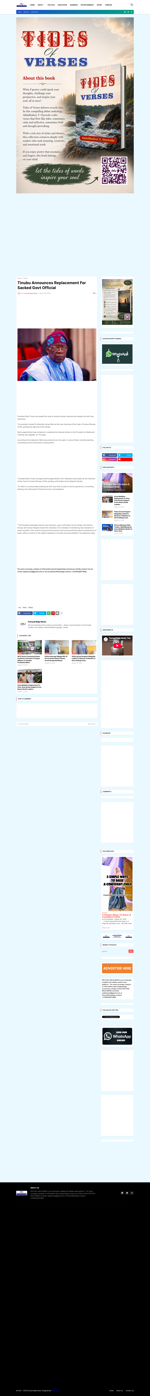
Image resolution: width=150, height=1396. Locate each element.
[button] (132, 5)
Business (74, 5)
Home (32, 5)
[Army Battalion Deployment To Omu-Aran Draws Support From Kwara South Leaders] (107, 499)
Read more (106, 928)
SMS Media (56, 1391)
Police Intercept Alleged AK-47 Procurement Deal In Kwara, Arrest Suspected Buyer (56, 658)
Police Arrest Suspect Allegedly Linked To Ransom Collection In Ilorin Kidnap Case (83, 658)
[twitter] (128, 12)
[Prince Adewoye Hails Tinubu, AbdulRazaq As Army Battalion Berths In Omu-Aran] (107, 527)
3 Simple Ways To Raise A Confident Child (116, 915)
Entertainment (87, 5)
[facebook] (125, 12)
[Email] (57, 613)
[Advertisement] (75, 234)
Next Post (91, 724)
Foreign (108, 5)
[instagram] (131, 12)
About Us (26, 12)
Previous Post (23, 724)
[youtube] (125, 459)
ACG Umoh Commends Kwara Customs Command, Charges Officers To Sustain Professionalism (28, 659)
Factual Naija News (37, 622)
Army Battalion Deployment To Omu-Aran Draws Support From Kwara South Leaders (29, 687)
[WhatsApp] (49, 613)
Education (62, 5)
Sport (99, 5)
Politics (51, 5)
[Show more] (61, 613)
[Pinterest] (53, 613)
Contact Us (34, 12)
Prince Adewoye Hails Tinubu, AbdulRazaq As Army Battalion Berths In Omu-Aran (123, 528)
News (40, 5)
